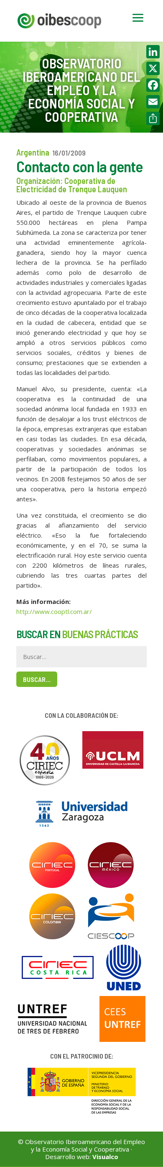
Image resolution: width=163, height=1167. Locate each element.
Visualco (105, 1156)
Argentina (32, 152)
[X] (153, 68)
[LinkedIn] (153, 51)
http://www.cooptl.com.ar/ (54, 611)
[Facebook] (153, 85)
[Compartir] (153, 118)
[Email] (153, 101)
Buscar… (37, 679)
